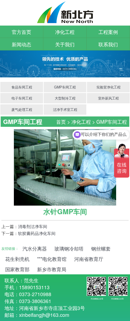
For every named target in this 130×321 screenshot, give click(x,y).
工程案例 (108, 31)
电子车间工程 (21, 98)
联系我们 (108, 44)
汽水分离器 (35, 248)
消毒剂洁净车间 (32, 226)
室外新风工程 (108, 98)
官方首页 (21, 31)
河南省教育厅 (88, 258)
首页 (61, 121)
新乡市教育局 (51, 269)
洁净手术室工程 (65, 109)
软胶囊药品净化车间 (36, 233)
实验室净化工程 (108, 87)
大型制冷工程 (65, 98)
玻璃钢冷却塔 (69, 248)
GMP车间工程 (65, 87)
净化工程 (65, 31)
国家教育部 (17, 269)
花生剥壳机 (17, 258)
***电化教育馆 (52, 258)
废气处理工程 (21, 109)
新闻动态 (21, 44)
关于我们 (65, 44)
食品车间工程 (21, 87)
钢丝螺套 (101, 248)
